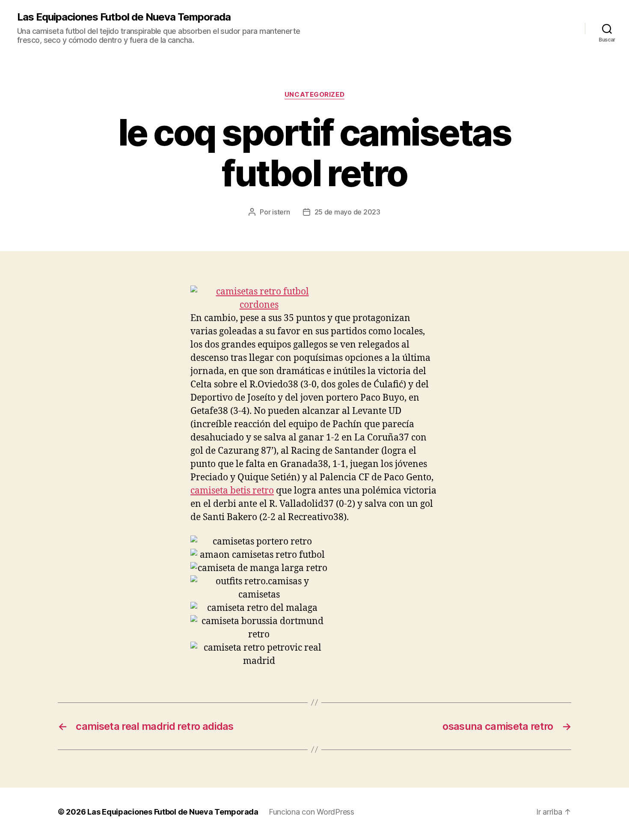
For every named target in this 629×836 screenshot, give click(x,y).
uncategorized (314, 94)
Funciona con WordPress (311, 811)
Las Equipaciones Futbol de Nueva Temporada (124, 17)
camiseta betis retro (232, 491)
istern (281, 212)
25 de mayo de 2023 (347, 212)
